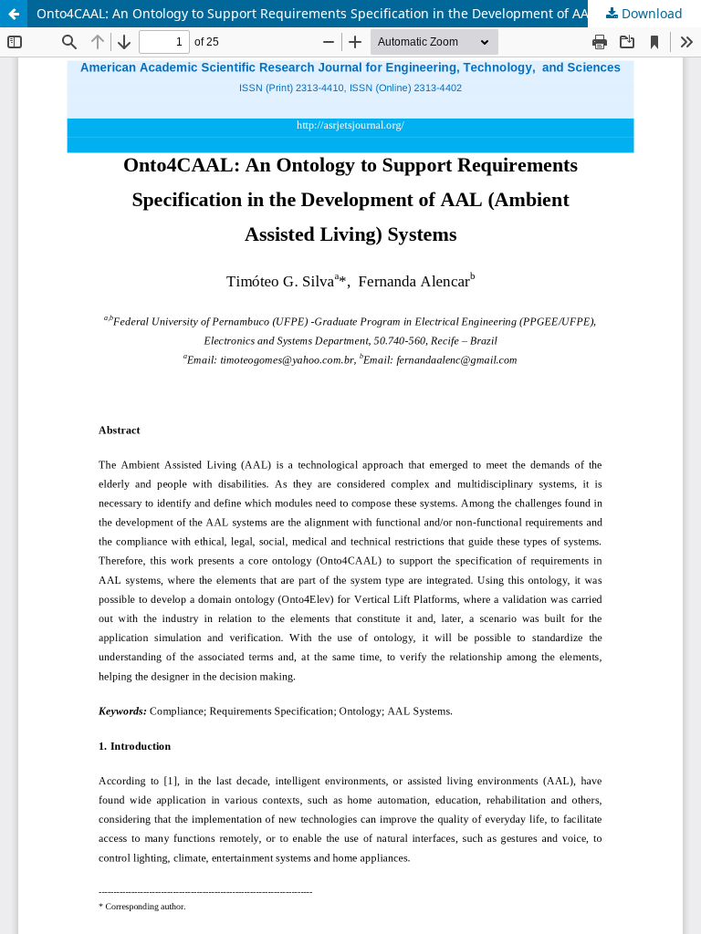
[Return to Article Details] (13, 13)
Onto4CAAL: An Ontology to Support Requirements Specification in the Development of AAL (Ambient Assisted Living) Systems (369, 13)
